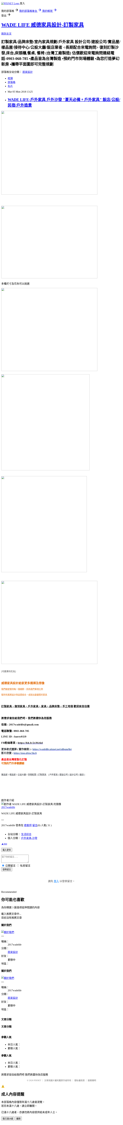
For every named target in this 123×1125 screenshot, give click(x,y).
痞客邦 (28, 825)
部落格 (11, 82)
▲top (4, 843)
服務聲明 (92, 1080)
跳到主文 (6, 33)
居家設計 (27, 72)
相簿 (10, 78)
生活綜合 (26, 834)
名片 (10, 86)
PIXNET (37, 1080)
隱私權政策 (79, 1080)
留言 (34, 825)
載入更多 (7, 850)
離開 (18, 1118)
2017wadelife (8, 807)
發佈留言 (7, 869)
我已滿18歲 (8, 1118)
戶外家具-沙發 (29, 838)
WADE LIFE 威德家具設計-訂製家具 (42, 25)
